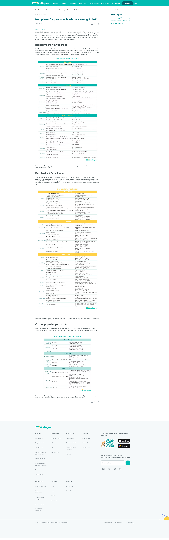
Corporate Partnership (38, 492)
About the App (86, 438)
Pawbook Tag (86, 447)
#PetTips (42, 29)
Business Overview (40, 486)
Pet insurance (88, 10)
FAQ (52, 443)
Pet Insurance (39, 438)
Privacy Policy (108, 523)
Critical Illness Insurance (104, 10)
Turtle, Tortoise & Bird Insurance (40, 453)
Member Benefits (71, 443)
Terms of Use (119, 523)
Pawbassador (70, 438)
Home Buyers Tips (64, 10)
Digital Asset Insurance (39, 509)
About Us (53, 486)
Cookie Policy (130, 523)
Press (52, 491)
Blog (52, 447)
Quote (127, 3)
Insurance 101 (55, 452)
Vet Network (69, 486)
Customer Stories (56, 438)
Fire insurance (119, 10)
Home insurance (132, 10)
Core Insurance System (39, 498)
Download (85, 443)
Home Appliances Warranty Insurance (41, 464)
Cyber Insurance (40, 504)
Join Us (53, 495)
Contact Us (54, 500)
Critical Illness (39, 474)
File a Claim (69, 491)
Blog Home (38, 10)
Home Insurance (40, 459)
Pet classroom (50, 10)
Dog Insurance (39, 443)
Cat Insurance (39, 447)
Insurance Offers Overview (71, 448)
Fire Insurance (39, 470)
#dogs (37, 29)
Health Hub (77, 10)
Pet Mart (73, 3)
